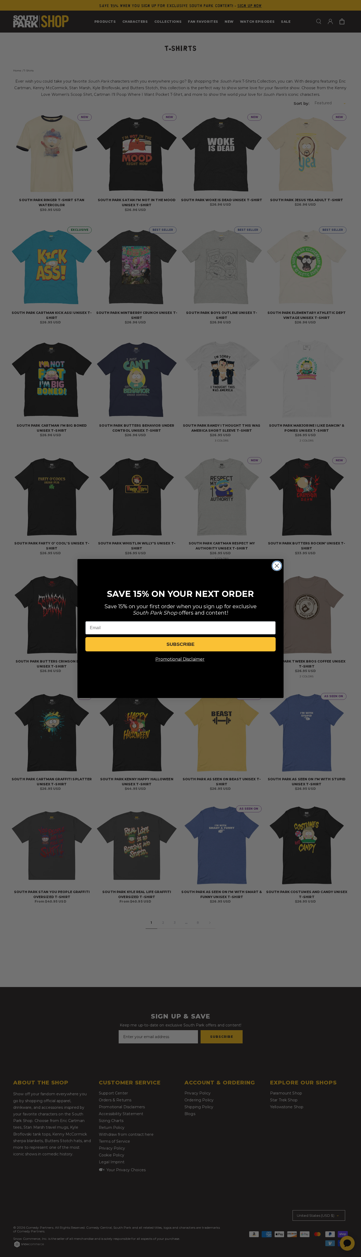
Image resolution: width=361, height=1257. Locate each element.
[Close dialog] (276, 565)
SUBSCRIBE (180, 644)
